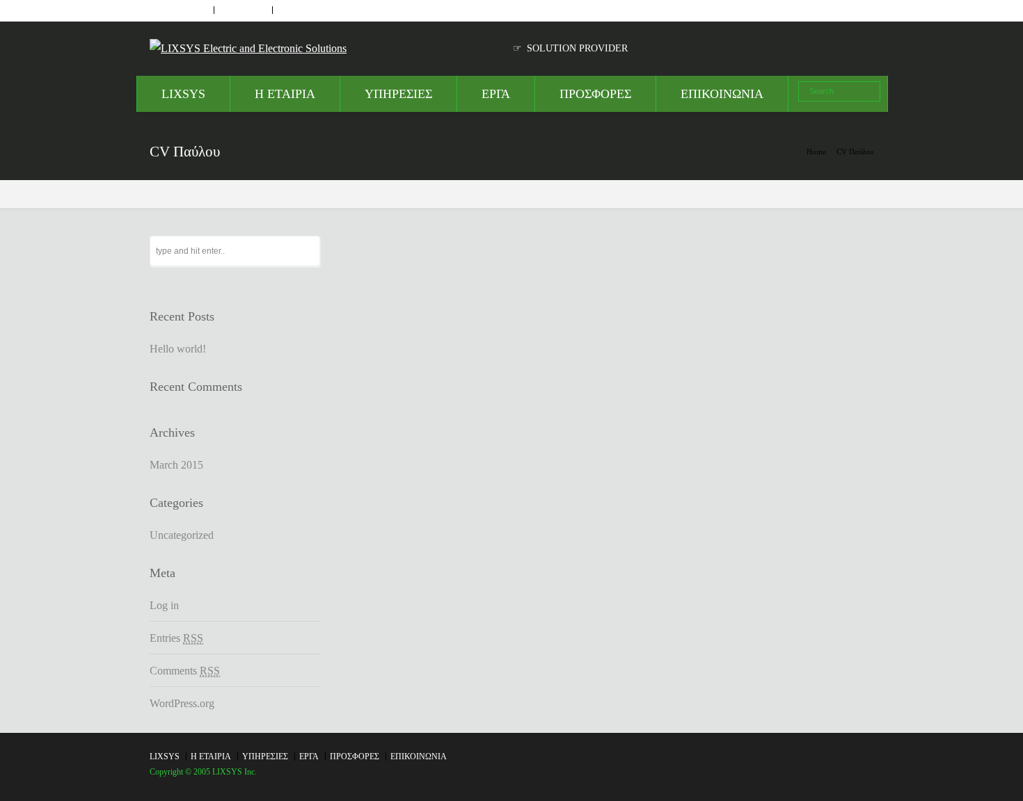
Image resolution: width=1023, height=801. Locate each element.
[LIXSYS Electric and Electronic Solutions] (248, 48)
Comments (185, 671)
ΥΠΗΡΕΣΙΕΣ (398, 94)
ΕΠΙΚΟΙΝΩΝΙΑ (722, 94)
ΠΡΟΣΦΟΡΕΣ (595, 94)
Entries (176, 638)
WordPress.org (182, 703)
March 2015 (176, 465)
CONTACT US (244, 10)
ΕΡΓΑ (496, 94)
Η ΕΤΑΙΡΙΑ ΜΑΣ (181, 10)
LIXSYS (183, 94)
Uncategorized (182, 535)
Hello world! (178, 349)
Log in (164, 605)
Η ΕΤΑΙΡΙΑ (285, 94)
